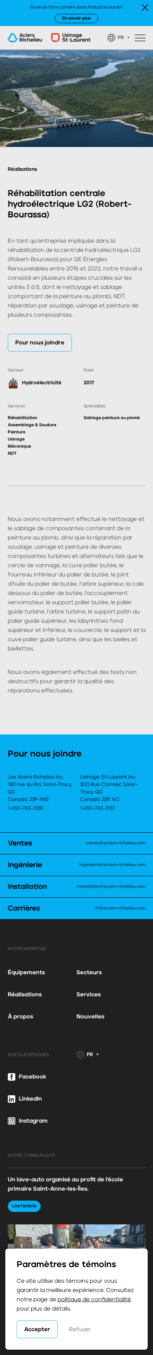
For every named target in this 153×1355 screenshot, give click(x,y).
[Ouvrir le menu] (140, 37)
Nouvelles (90, 1016)
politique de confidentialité (94, 1299)
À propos (20, 1016)
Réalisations (25, 994)
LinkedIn (30, 1099)
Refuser (80, 1329)
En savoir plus (76, 18)
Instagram (33, 1121)
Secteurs (89, 972)
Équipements (26, 972)
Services (88, 994)
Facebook (32, 1077)
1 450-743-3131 (97, 808)
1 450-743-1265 (25, 808)
